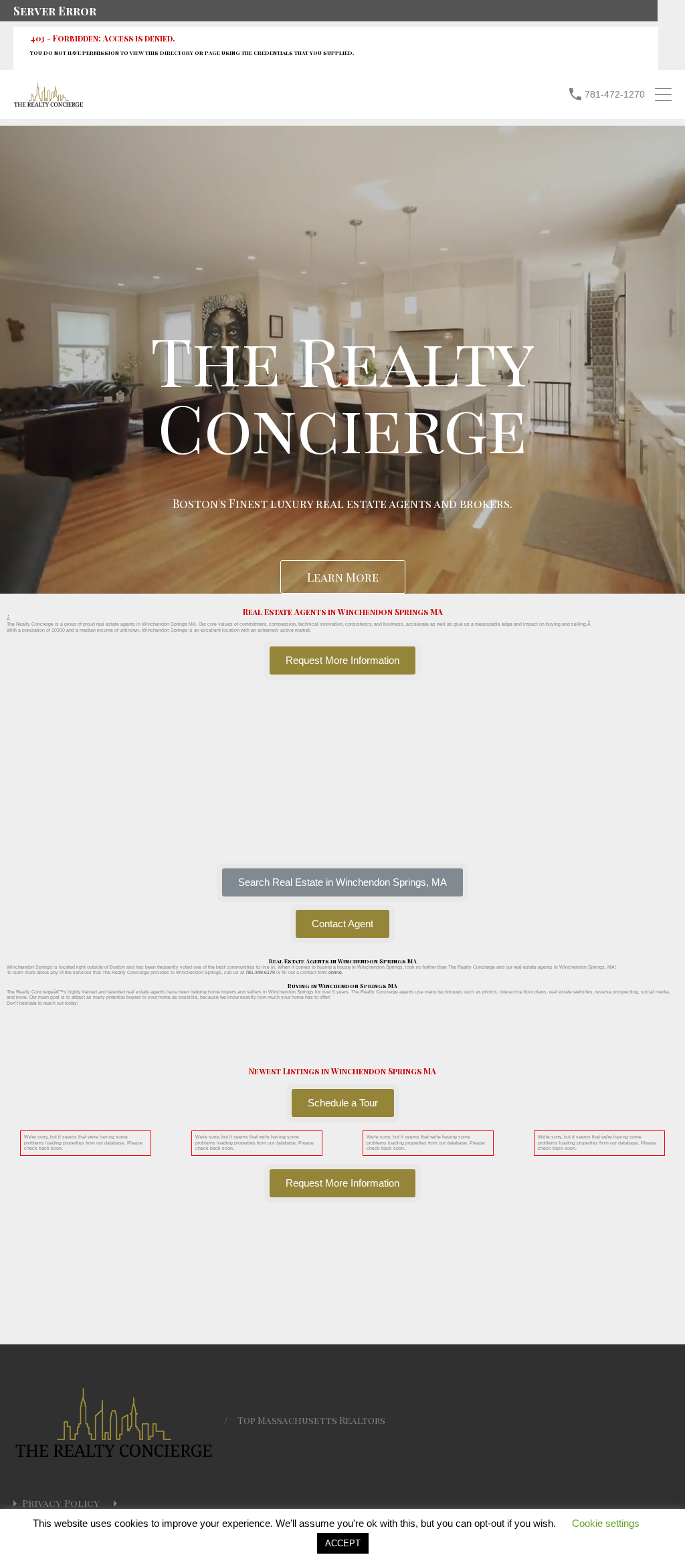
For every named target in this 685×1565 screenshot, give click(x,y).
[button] (342, 882)
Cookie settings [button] (606, 1523)
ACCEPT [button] (343, 1543)
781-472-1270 (615, 94)
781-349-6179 (260, 972)
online (335, 972)
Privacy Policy (61, 1503)
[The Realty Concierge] (48, 104)
